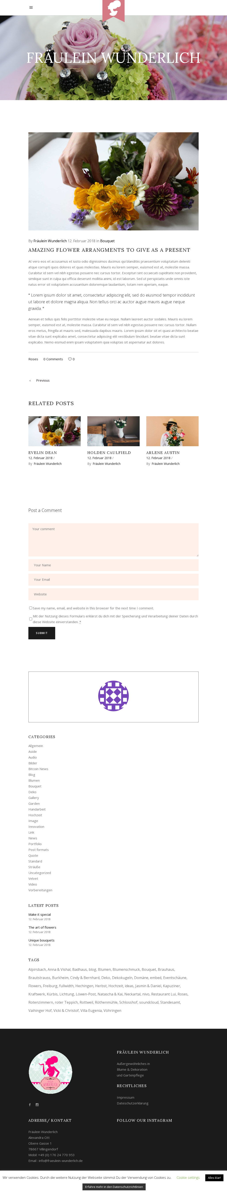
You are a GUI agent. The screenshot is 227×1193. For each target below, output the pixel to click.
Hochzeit (35, 815)
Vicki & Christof (66, 1010)
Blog (31, 774)
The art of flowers (42, 927)
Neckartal (132, 994)
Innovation (36, 826)
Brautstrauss (39, 977)
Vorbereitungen (40, 890)
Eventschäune (174, 977)
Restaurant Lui (163, 994)
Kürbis (52, 994)
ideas (129, 985)
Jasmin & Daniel (148, 985)
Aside (32, 751)
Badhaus (79, 969)
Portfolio (35, 844)
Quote (33, 855)
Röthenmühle (106, 1002)
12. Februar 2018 (81, 240)
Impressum (125, 1097)
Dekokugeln (122, 977)
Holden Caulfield (109, 452)
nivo (145, 994)
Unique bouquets (41, 940)
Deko (32, 792)
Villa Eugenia (91, 1010)
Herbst (101, 985)
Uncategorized (39, 872)
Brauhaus (166, 969)
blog (92, 969)
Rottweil (86, 1002)
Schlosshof (128, 1002)
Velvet (33, 878)
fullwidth (66, 985)
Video (32, 884)
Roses (33, 359)
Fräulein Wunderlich (50, 240)
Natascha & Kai (110, 994)
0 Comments (53, 359)
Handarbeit (37, 809)
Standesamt (170, 1002)
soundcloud (149, 1002)
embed (155, 977)
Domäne (141, 977)
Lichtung (66, 994)
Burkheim (60, 977)
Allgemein (35, 745)
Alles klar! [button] (214, 1178)
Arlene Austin (163, 452)
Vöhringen (112, 1010)
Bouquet (107, 240)
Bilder (32, 763)
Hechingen (84, 985)
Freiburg (50, 985)
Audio (32, 757)
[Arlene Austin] (172, 431)
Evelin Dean (42, 452)
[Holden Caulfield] (113, 431)
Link (31, 832)
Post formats (38, 849)
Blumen (34, 780)
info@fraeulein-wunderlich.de (61, 1160)
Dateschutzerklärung (133, 1103)
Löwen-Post (86, 994)
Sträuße (34, 867)
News (32, 838)
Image (33, 820)
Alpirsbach (37, 969)
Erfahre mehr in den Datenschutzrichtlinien (114, 1187)
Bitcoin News (38, 769)
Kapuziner (171, 985)
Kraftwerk (36, 994)
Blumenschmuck (126, 969)
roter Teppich (66, 1002)
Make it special (39, 914)
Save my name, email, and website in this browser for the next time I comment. (93, 608)
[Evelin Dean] (54, 431)
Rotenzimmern (40, 1002)
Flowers (34, 985)
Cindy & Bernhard (85, 977)
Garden (34, 803)
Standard (35, 861)
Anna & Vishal (59, 969)
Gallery (33, 797)
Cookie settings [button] (188, 1177)
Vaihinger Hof (40, 1010)
